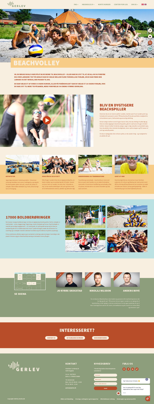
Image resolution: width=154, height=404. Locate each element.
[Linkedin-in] (132, 369)
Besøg (150, 48)
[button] (46, 120)
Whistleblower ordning (107, 399)
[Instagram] (124, 369)
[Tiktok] (136, 369)
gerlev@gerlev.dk (70, 388)
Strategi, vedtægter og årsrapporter (86, 399)
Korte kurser (104, 4)
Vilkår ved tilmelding (67, 399)
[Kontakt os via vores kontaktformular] (150, 36)
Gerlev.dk (22, 399)
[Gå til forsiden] (16, 4)
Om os (134, 4)
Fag (75, 4)
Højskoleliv (87, 4)
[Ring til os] (150, 30)
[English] (145, 4)
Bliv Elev (150, 42)
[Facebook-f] (128, 369)
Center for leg (121, 4)
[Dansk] (143, 4)
